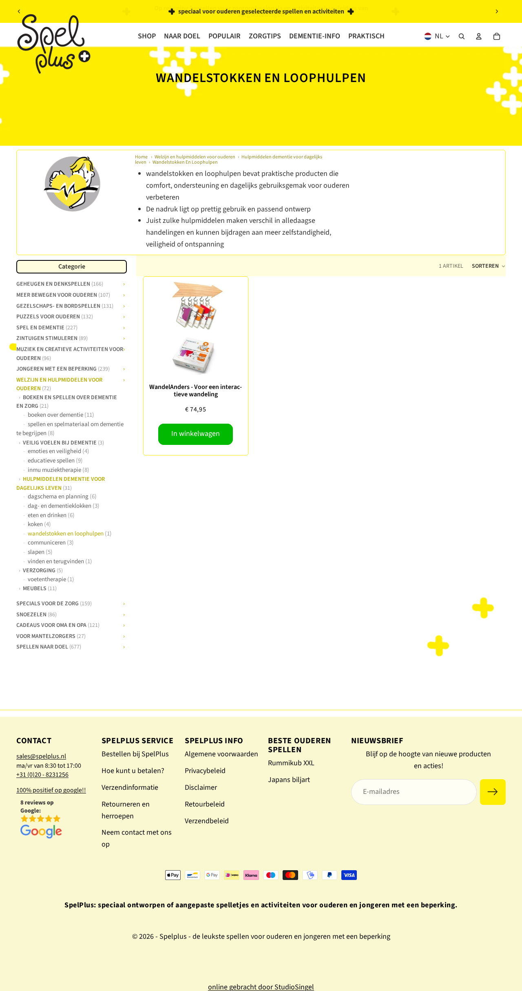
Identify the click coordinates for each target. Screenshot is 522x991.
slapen (40, 551)
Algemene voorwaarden (221, 754)
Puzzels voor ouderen (54, 316)
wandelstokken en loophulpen (70, 533)
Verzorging (43, 570)
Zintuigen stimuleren (52, 337)
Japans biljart (289, 780)
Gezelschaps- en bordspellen (64, 305)
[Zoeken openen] (462, 36)
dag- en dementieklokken (64, 505)
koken (39, 524)
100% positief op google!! (51, 790)
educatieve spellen (55, 460)
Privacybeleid (205, 771)
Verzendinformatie (130, 787)
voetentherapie (51, 579)
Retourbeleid (205, 804)
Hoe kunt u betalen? (133, 771)
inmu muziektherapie (58, 469)
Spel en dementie (46, 326)
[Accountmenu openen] (479, 36)
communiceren (51, 542)
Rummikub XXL (291, 763)
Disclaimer (201, 787)
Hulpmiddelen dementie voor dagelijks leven (60, 483)
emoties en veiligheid (58, 451)
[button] (488, 266)
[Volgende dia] (497, 11)
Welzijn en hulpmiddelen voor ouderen (195, 156)
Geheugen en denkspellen (59, 283)
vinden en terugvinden (60, 561)
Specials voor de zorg (54, 602)
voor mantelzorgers (51, 635)
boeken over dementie (61, 414)
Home (141, 156)
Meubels (40, 588)
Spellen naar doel (48, 646)
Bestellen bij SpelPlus (135, 754)
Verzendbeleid (207, 821)
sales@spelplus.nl (41, 756)
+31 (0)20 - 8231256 (42, 774)
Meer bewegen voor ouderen (63, 294)
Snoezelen (36, 613)
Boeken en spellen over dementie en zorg (66, 401)
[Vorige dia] (19, 11)
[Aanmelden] (493, 792)
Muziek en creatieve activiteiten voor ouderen (69, 352)
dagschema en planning (62, 496)
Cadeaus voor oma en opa (58, 624)
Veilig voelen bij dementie (63, 442)
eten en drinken (51, 515)
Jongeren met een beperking (63, 368)
